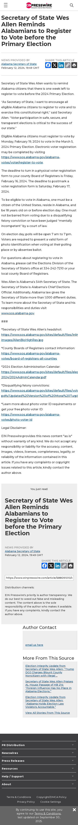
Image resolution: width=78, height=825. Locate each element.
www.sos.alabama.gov (17, 313)
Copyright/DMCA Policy (51, 797)
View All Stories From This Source (47, 712)
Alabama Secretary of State (19, 64)
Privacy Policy (26, 801)
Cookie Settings (50, 801)
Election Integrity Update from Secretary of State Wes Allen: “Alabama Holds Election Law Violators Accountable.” (45, 702)
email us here (34, 645)
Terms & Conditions (19, 797)
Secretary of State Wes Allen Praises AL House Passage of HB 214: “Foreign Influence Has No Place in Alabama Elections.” (49, 686)
